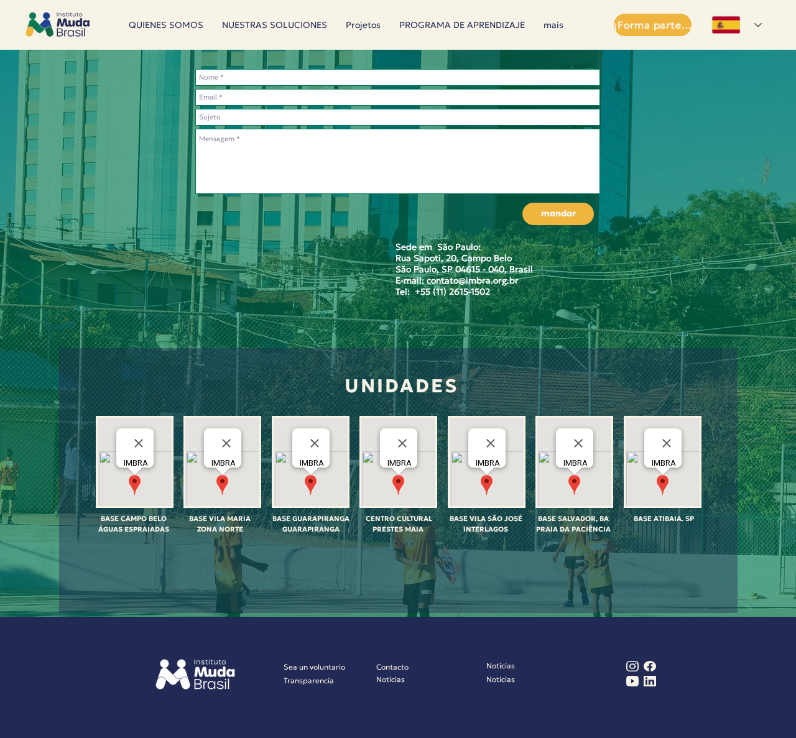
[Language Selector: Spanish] (735, 24)
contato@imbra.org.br (473, 280)
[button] (363, 25)
